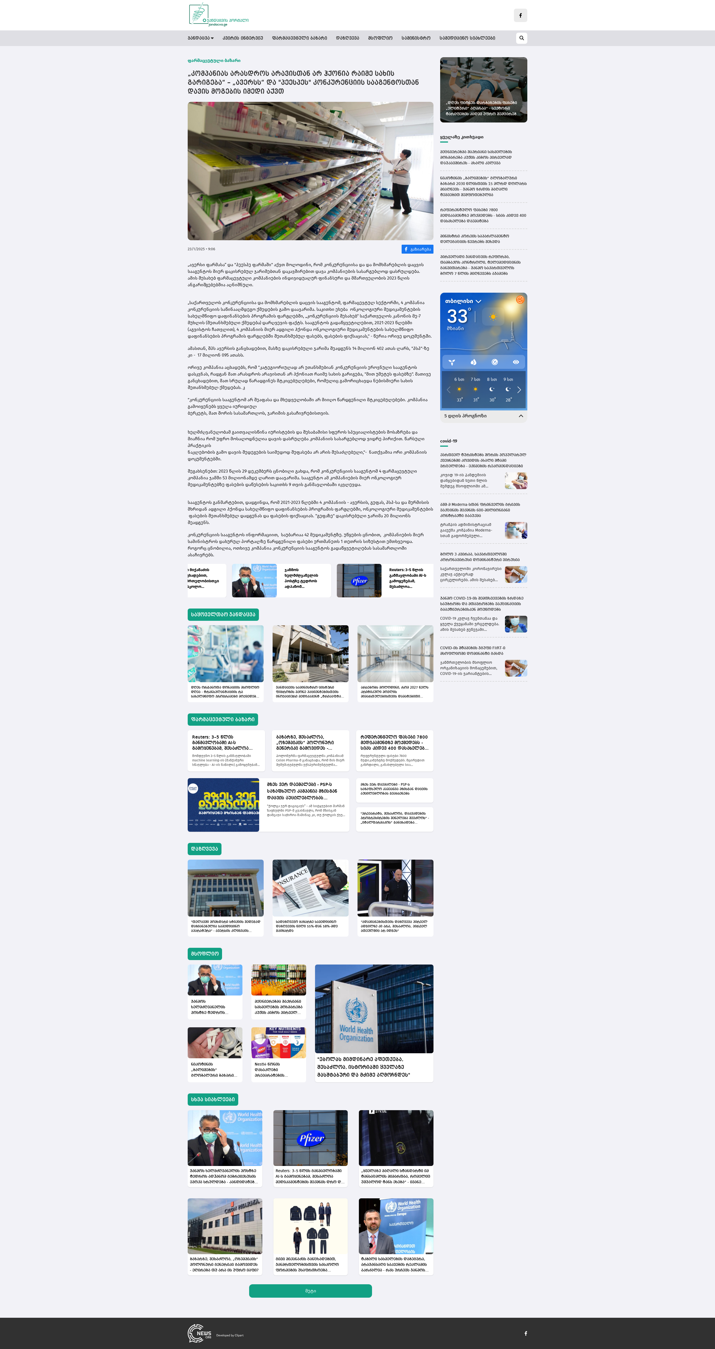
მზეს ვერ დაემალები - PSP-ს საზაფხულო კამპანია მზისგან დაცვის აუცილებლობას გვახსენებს (302, 792)
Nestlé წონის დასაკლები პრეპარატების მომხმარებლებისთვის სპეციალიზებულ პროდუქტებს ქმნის (277, 1070)
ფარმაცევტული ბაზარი (299, 38)
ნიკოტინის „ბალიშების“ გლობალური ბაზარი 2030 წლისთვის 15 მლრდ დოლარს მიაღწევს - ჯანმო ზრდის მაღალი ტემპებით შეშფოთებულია (212, 1070)
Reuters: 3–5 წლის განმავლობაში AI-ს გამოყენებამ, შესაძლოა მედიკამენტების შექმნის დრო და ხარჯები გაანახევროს (363, 579)
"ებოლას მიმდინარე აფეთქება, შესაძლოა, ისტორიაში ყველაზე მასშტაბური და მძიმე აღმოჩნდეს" (363, 1067)
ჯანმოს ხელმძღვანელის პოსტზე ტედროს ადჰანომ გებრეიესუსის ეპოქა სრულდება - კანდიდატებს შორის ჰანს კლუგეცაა (260, 579)
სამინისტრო (416, 38)
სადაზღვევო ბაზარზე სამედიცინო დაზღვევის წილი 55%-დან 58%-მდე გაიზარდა (307, 926)
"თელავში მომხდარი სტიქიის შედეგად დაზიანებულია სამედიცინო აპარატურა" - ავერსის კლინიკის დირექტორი (225, 926)
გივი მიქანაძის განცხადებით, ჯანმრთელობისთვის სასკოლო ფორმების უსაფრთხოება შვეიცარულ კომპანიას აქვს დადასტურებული (307, 1265)
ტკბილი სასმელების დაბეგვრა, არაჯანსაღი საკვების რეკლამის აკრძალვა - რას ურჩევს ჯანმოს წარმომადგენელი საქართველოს (395, 1265)
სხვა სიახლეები (213, 1099)
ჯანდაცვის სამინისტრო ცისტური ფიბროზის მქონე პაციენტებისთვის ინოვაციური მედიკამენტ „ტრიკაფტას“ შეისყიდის (310, 692)
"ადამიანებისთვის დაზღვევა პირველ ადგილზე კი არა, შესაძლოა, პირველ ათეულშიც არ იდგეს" (394, 926)
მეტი (310, 1290)
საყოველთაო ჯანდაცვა (223, 614)
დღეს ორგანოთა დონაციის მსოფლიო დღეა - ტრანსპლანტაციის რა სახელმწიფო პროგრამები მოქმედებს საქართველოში (225, 692)
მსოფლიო (380, 38)
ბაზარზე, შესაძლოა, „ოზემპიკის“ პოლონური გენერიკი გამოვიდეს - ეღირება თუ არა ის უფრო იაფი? (307, 743)
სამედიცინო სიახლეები (467, 38)
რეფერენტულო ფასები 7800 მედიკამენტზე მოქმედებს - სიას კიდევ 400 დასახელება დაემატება (394, 743)
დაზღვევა (347, 38)
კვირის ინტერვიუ (243, 38)
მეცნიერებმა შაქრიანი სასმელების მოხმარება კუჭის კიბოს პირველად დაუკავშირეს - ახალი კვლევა (279, 1008)
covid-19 (448, 441)
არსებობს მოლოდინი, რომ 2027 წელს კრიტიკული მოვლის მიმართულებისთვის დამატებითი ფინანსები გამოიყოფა (394, 692)
